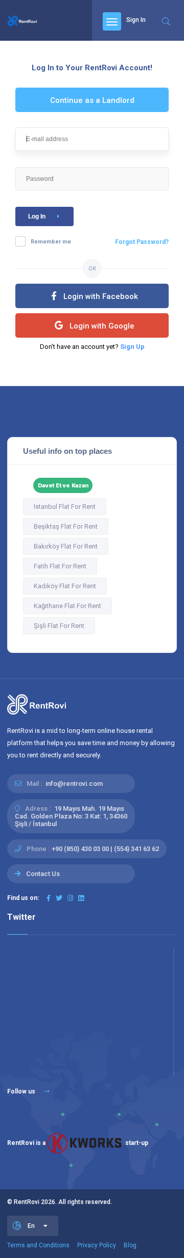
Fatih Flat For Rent (60, 566)
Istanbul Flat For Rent (65, 506)
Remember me (51, 241)
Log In (36, 216)
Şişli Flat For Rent (59, 626)
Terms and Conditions (38, 1245)
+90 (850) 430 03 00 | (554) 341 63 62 (105, 849)
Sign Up (132, 346)
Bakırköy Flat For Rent (66, 546)
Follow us (22, 1091)
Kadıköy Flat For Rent (65, 586)
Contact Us (43, 874)
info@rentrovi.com (74, 783)
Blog (130, 1245)
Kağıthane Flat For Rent (67, 606)
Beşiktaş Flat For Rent (66, 526)
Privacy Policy (96, 1245)
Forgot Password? (142, 241)
